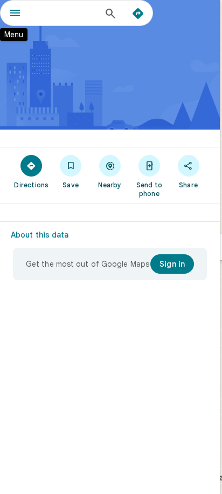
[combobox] (65, 12)
